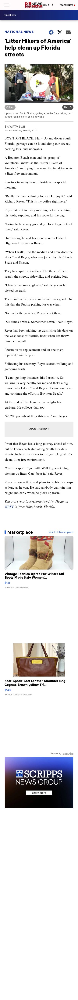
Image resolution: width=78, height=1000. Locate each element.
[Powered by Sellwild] (67, 753)
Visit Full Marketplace (61, 532)
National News (19, 32)
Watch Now (67, 5)
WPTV (9, 506)
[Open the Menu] (6, 5)
